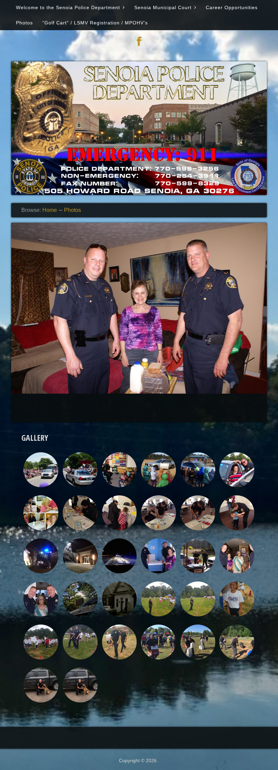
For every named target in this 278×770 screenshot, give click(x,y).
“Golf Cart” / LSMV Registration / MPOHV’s (95, 22)
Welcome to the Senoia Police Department (68, 7)
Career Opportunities (232, 7)
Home (49, 210)
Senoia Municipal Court (163, 7)
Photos (24, 22)
